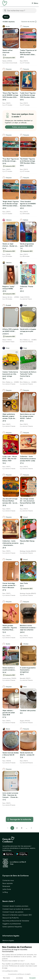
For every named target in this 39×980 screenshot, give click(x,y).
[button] (36, 21)
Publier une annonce (19, 127)
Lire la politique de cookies (10, 971)
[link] (31, 828)
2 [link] (16, 828)
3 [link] (21, 828)
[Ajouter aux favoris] (16, 30)
